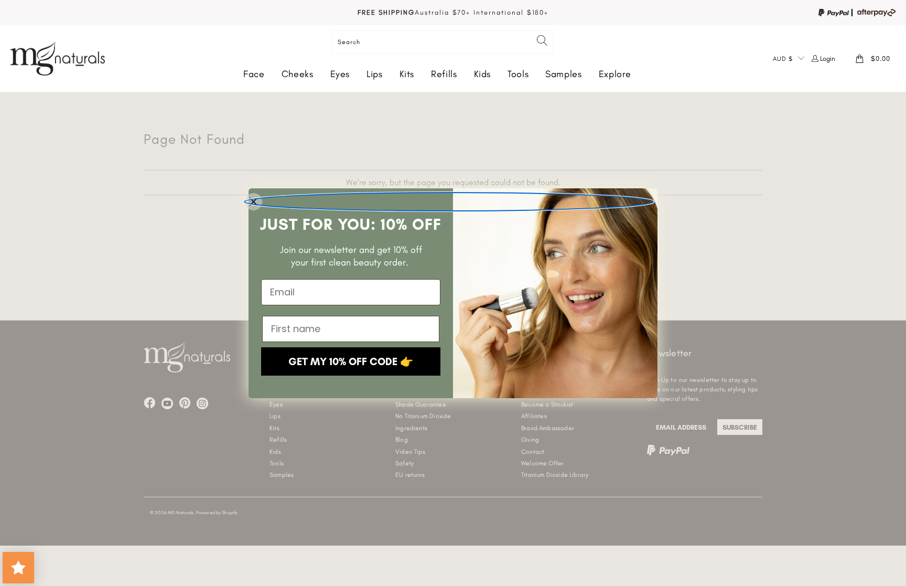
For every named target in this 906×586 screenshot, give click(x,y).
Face (254, 74)
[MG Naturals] (57, 58)
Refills (444, 74)
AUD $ (783, 58)
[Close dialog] (448, 202)
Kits (407, 74)
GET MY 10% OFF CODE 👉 (350, 361)
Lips (374, 74)
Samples (563, 74)
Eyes (340, 74)
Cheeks (298, 74)
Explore (615, 74)
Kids (482, 74)
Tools (518, 74)
